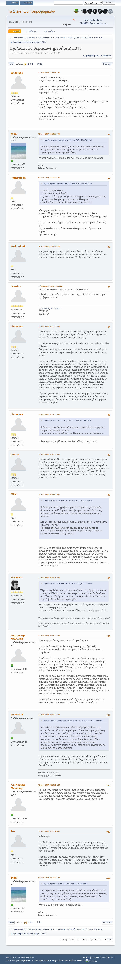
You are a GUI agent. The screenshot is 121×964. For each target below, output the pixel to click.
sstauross (17, 72)
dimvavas (17, 326)
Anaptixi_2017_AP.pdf (51, 308)
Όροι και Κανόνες (99, 957)
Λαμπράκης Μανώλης (18, 637)
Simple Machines (27, 957)
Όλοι (39, 63)
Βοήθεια (86, 957)
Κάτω (11, 64)
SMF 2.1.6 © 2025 (13, 957)
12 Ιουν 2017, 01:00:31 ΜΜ (49, 326)
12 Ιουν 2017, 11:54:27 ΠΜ (49, 134)
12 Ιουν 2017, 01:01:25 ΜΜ (49, 414)
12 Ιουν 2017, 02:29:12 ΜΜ (49, 714)
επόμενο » (106, 55)
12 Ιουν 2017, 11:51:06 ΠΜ (49, 72)
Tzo (13, 831)
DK (49, 626)
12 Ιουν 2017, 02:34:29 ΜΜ (49, 785)
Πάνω (11, 922)
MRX (14, 494)
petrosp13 (17, 714)
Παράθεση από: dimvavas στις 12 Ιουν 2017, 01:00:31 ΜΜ (67, 500)
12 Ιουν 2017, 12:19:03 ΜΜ (51, 286)
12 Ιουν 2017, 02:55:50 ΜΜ (49, 831)
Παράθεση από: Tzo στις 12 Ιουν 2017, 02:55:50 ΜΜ (65, 883)
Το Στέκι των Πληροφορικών (31, 11)
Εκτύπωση (107, 64)
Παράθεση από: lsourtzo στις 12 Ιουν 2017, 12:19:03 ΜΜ (67, 420)
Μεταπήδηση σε (67, 939)
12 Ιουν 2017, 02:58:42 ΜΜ (49, 877)
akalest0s (17, 577)
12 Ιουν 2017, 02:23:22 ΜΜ (49, 635)
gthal (14, 134)
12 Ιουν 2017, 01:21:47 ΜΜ (49, 494)
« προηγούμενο (91, 55)
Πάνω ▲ (111, 957)
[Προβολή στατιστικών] (91, 960)
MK (39, 620)
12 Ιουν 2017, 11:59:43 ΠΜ (49, 246)
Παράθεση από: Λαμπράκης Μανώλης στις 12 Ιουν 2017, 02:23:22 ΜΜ (72, 720)
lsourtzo (16, 286)
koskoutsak (18, 177)
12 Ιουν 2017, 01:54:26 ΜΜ (49, 577)
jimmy (15, 454)
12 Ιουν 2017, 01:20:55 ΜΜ (49, 454)
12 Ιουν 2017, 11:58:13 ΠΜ (49, 177)
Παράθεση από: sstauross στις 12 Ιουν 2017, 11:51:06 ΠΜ (67, 140)
